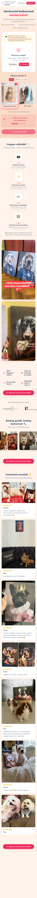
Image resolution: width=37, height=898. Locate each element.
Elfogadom (30, 3)
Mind (11, 79)
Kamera (13, 64)
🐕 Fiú (17, 79)
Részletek (7, 5)
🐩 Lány (25, 79)
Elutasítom (21, 3)
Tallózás (25, 64)
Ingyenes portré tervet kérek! (20, 393)
